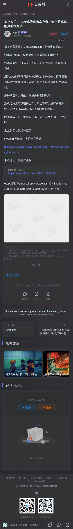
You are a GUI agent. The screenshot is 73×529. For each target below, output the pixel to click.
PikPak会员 (39, 481)
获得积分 (50, 477)
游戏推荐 (24, 13)
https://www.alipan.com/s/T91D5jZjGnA (32, 173)
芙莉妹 (7, 13)
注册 (48, 407)
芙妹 (14, 32)
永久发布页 (36, 477)
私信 (65, 33)
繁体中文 (10, 477)
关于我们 (23, 477)
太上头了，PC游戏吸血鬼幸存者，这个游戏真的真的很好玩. (35, 23)
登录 (28, 407)
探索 (15, 13)
